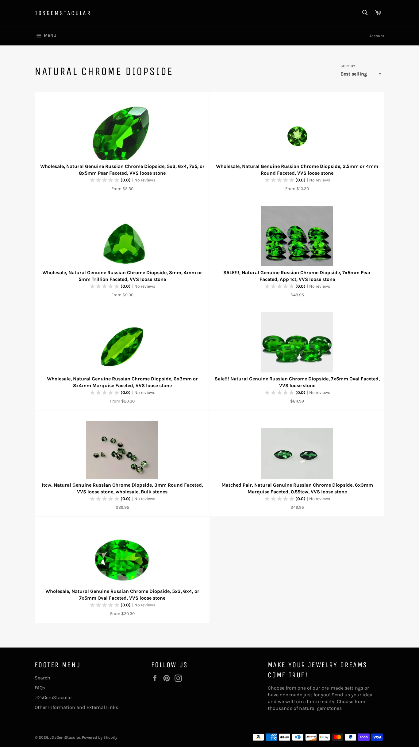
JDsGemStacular (63, 13)
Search (42, 678)
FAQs (40, 688)
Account (376, 35)
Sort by (347, 66)
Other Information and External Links (76, 707)
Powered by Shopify (99, 737)
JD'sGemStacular (53, 697)
